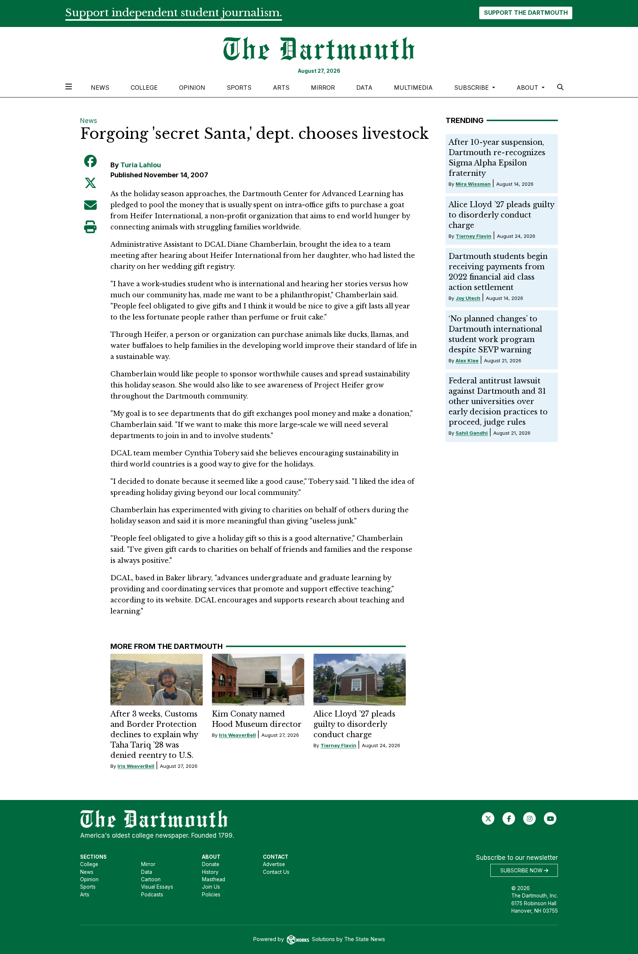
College (144, 87)
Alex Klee (467, 360)
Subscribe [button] (472, 87)
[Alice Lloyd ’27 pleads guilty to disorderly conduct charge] (359, 679)
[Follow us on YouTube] (550, 818)
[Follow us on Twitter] (488, 818)
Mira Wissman (473, 184)
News (100, 87)
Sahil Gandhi (472, 433)
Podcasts (152, 894)
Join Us (211, 887)
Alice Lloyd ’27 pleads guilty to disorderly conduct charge (354, 724)
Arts (281, 87)
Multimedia (413, 87)
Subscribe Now (522, 870)
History (210, 872)
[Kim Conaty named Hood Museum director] (258, 679)
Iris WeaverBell (135, 766)
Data (364, 87)
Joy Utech (468, 298)
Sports (239, 87)
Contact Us (276, 872)
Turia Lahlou (140, 165)
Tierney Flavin (338, 745)
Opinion (192, 87)
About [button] (528, 87)
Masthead (213, 879)
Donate (210, 864)
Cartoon (151, 879)
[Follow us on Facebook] (509, 818)
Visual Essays (157, 887)
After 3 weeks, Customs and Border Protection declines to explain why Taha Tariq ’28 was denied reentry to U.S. (154, 734)
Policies (211, 894)
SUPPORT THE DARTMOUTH (526, 12)
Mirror (323, 87)
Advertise (274, 864)
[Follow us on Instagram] (530, 818)
